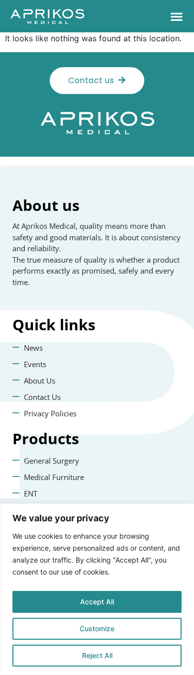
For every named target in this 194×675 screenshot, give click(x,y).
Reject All (97, 655)
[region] (97, 589)
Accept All (97, 601)
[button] (176, 16)
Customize (97, 628)
